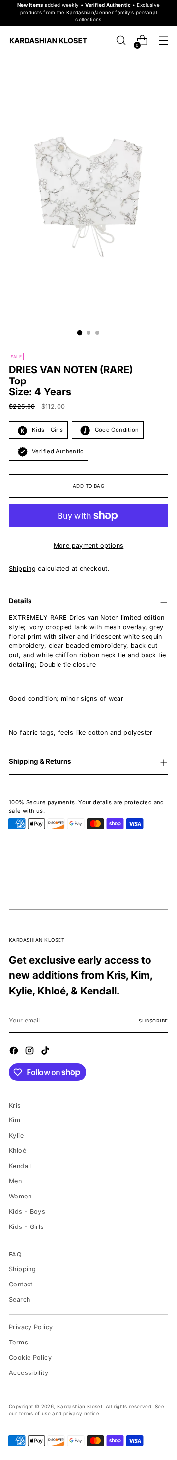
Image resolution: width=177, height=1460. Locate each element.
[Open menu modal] (163, 40)
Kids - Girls (26, 1226)
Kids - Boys (27, 1211)
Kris (15, 1105)
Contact (21, 1284)
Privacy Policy (31, 1327)
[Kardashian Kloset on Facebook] (15, 1052)
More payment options (89, 545)
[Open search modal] (121, 40)
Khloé (17, 1150)
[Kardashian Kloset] (48, 40)
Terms (18, 1342)
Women (20, 1196)
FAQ (15, 1254)
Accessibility (28, 1372)
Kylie (16, 1135)
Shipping (22, 568)
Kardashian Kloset (79, 1406)
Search (19, 1299)
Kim (14, 1120)
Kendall (20, 1165)
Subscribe (153, 1020)
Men (15, 1181)
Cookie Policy (30, 1357)
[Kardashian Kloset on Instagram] (30, 1052)
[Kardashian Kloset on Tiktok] (46, 1052)
